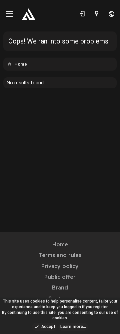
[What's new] (96, 14)
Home (60, 244)
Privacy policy (60, 266)
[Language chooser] (111, 14)
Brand (60, 287)
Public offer (60, 276)
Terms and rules (60, 255)
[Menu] (9, 14)
